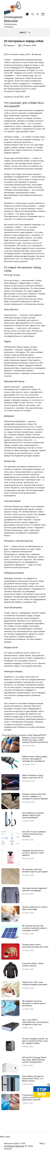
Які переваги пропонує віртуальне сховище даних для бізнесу (33, 1003)
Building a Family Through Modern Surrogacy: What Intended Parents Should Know (35, 740)
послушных (22, 735)
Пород (13, 735)
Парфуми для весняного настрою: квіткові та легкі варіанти (33, 852)
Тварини (10, 45)
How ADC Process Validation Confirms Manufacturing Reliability (34, 834)
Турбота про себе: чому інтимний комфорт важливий (34, 983)
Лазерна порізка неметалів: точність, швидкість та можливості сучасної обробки (35, 796)
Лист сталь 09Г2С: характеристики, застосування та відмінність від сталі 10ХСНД (35, 1023)
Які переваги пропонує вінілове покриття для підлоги (35, 870)
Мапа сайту (5, 1137)
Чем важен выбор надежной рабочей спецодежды (34, 889)
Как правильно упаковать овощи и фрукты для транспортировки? (33, 815)
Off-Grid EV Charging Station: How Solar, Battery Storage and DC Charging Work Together (34, 1060)
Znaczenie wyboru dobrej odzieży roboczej (32, 964)
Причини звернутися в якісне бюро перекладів (34, 908)
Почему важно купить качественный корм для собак (35, 945)
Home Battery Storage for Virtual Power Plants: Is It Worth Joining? (33, 1078)
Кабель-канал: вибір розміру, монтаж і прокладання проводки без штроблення (34, 758)
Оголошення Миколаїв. (14, 1146)
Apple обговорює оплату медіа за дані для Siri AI (32, 776)
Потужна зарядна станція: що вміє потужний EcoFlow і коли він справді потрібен (35, 1041)
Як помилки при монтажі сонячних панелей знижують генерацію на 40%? (34, 928)
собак (29, 735)
